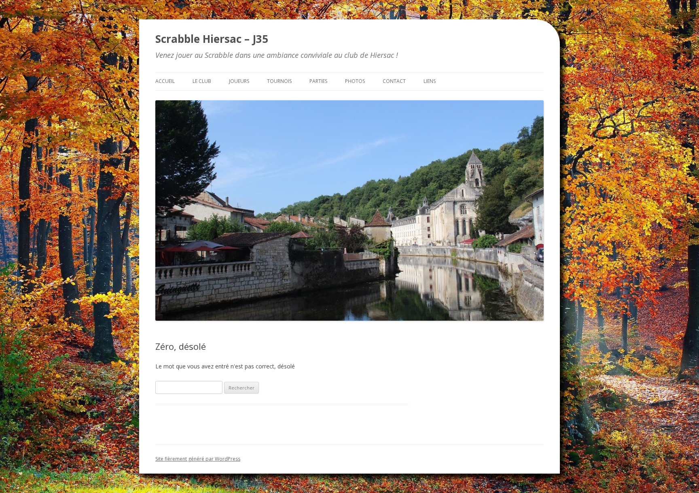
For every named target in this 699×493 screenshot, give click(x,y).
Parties (318, 81)
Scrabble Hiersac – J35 (211, 39)
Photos (355, 81)
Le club (202, 81)
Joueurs (239, 81)
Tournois (279, 81)
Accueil (165, 81)
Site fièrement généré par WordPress (197, 458)
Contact (394, 81)
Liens (430, 81)
